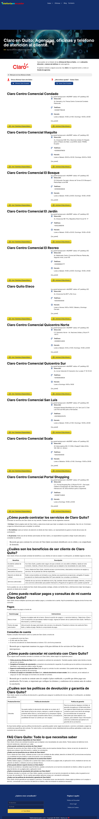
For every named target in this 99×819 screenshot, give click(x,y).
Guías (49, 3)
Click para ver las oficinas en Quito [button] (20, 75)
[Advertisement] (49, 17)
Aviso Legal (73, 804)
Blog (65, 3)
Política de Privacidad (73, 800)
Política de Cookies (73, 807)
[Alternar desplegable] (52, 3)
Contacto (71, 3)
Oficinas (57, 3)
